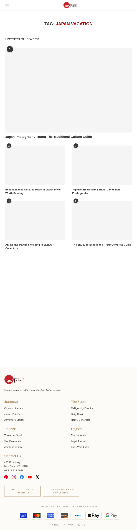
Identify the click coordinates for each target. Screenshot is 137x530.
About (56, 525)
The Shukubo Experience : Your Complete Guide (101, 244)
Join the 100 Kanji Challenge (61, 491)
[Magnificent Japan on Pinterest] (6, 477)
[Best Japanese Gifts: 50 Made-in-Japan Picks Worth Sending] (35, 165)
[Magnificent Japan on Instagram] (14, 477)
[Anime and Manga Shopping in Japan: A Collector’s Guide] (35, 220)
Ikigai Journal (78, 441)
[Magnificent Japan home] (14, 380)
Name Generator (80, 419)
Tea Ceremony (12, 441)
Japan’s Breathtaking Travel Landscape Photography (96, 191)
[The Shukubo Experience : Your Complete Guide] (102, 220)
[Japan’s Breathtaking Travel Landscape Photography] (102, 165)
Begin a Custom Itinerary (22, 491)
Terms (81, 525)
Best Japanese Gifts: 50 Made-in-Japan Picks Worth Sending (33, 191)
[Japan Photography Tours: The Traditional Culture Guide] (68, 90)
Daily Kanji (77, 414)
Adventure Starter (14, 419)
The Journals (78, 435)
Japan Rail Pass (13, 414)
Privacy (69, 525)
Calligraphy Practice (82, 408)
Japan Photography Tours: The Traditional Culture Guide (48, 137)
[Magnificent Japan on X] (37, 477)
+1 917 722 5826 (14, 470)
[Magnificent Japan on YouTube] (30, 477)
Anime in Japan (13, 446)
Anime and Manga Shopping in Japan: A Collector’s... (29, 246)
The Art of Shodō (13, 435)
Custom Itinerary (13, 408)
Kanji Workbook (80, 446)
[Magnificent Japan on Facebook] (22, 477)
